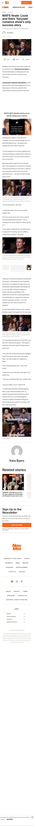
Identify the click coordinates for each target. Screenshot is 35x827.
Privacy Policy (24, 529)
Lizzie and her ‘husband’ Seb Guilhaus (14, 83)
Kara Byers (10, 33)
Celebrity (10, 12)
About (8, 591)
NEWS (18, 563)
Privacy (17, 591)
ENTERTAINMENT (22, 567)
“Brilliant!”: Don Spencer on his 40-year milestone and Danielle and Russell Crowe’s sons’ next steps (12, 494)
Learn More (10, 819)
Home (3, 12)
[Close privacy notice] (32, 817)
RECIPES (25, 563)
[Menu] (2, 2)
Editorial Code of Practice (16, 599)
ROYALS (30, 7)
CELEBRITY (9, 563)
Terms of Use (5, 530)
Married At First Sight (19, 7)
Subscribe (11, 595)
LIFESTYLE (12, 571)
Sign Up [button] (26, 2)
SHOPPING (9, 567)
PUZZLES (22, 571)
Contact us (22, 595)
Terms (25, 591)
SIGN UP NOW (16, 525)
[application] (16, 127)
